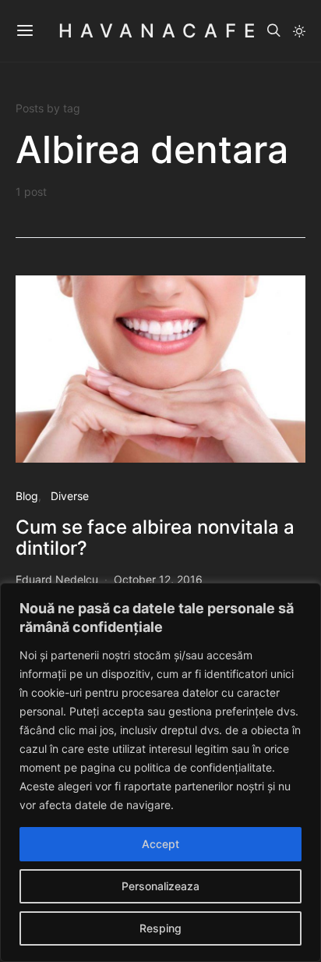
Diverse (70, 495)
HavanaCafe (160, 31)
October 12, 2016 (158, 579)
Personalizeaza (160, 886)
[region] (160, 772)
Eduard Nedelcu (57, 579)
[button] (299, 31)
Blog (27, 495)
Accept (160, 843)
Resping (160, 928)
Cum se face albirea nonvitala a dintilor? (155, 537)
